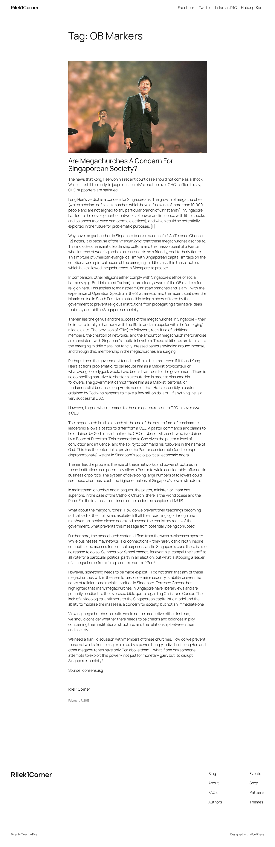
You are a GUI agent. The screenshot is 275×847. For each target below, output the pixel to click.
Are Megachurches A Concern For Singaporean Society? (120, 164)
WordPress (257, 834)
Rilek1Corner (24, 7)
